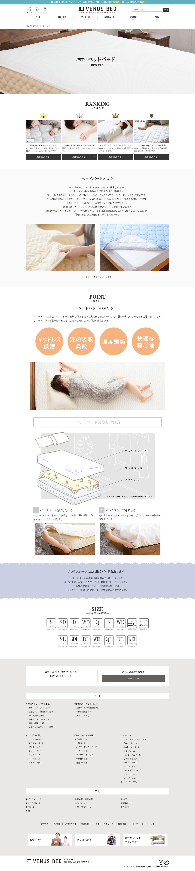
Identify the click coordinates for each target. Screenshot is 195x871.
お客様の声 (35, 840)
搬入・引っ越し (82, 715)
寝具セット (127, 803)
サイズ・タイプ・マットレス (41, 708)
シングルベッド (35, 739)
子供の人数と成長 (36, 715)
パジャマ (126, 799)
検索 (166, 10)
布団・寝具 (62, 18)
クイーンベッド (35, 751)
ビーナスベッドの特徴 (50, 824)
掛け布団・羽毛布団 (84, 799)
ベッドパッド (81, 803)
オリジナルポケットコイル (135, 739)
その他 (125, 807)
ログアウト (150, 824)
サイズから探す (34, 735)
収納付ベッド (82, 759)
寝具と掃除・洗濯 (36, 723)
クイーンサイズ (130, 774)
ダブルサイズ (129, 766)
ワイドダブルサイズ (132, 770)
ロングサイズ (34, 759)
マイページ (135, 824)
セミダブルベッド (36, 743)
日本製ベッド (82, 739)
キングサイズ (129, 778)
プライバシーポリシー (103, 824)
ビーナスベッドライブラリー (133, 840)
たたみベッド (82, 763)
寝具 (35, 26)
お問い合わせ (133, 678)
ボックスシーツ (34, 799)
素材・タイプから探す (85, 735)
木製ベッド (81, 743)
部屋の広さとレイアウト (39, 719)
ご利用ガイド (109, 18)
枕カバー (31, 807)
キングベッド (34, 755)
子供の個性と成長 (83, 712)
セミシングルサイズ (132, 755)
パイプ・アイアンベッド (86, 747)
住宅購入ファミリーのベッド (88, 704)
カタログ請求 (84, 840)
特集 (157, 18)
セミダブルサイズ (131, 763)
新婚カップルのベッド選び (39, 704)
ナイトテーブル (129, 782)
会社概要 (133, 18)
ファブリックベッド (84, 755)
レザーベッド (82, 751)
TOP (29, 26)
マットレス (85, 18)
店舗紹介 (85, 824)
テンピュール (129, 751)
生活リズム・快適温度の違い (41, 712)
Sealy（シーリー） (132, 747)
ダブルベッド (34, 747)
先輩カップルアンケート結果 (41, 727)
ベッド (38, 18)
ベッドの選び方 (35, 763)
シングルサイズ (130, 759)
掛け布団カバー (34, 803)
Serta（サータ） (131, 743)
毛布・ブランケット (84, 807)
